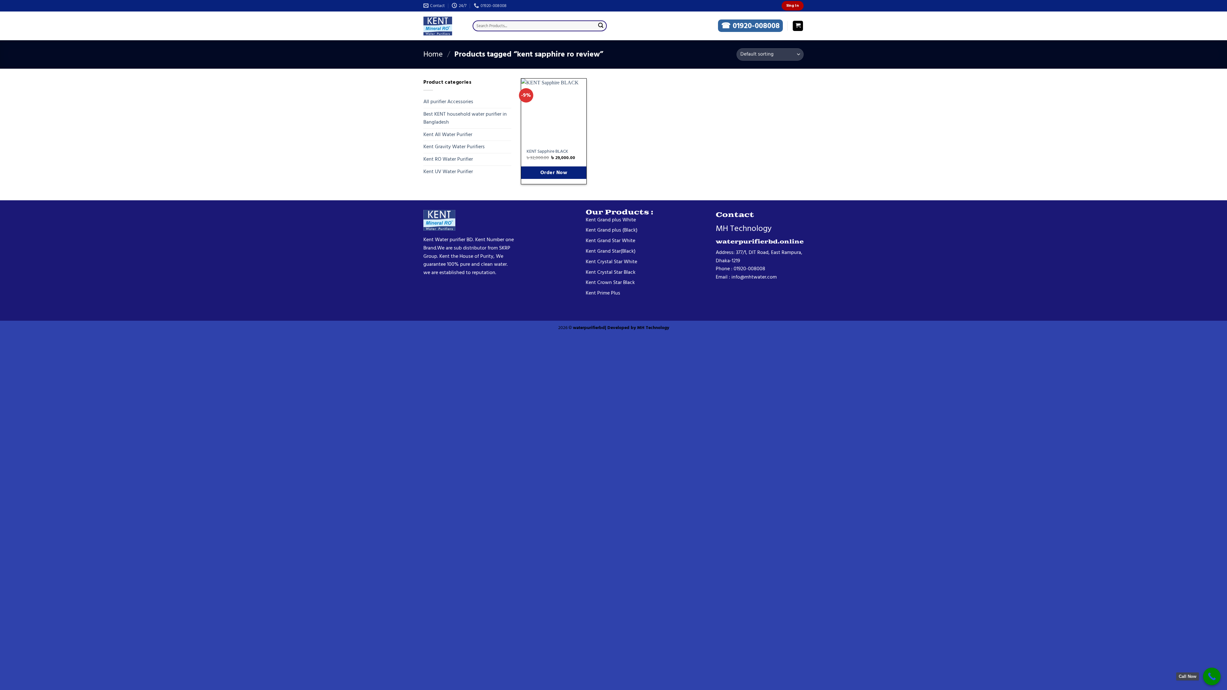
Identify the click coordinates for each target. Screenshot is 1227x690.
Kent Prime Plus (603, 293)
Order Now (553, 173)
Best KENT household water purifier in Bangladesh (465, 118)
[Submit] (600, 25)
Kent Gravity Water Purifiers (454, 146)
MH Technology (653, 327)
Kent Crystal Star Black (611, 272)
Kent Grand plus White (611, 220)
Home (433, 54)
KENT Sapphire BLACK (547, 152)
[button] (798, 26)
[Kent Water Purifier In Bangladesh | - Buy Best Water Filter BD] (443, 26)
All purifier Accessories (448, 101)
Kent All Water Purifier (447, 134)
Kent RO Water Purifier (448, 159)
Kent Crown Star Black (610, 282)
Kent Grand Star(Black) (611, 251)
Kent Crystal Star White (611, 261)
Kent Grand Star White (610, 240)
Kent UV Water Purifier (448, 171)
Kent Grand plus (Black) (611, 230)
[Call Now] (1212, 676)
